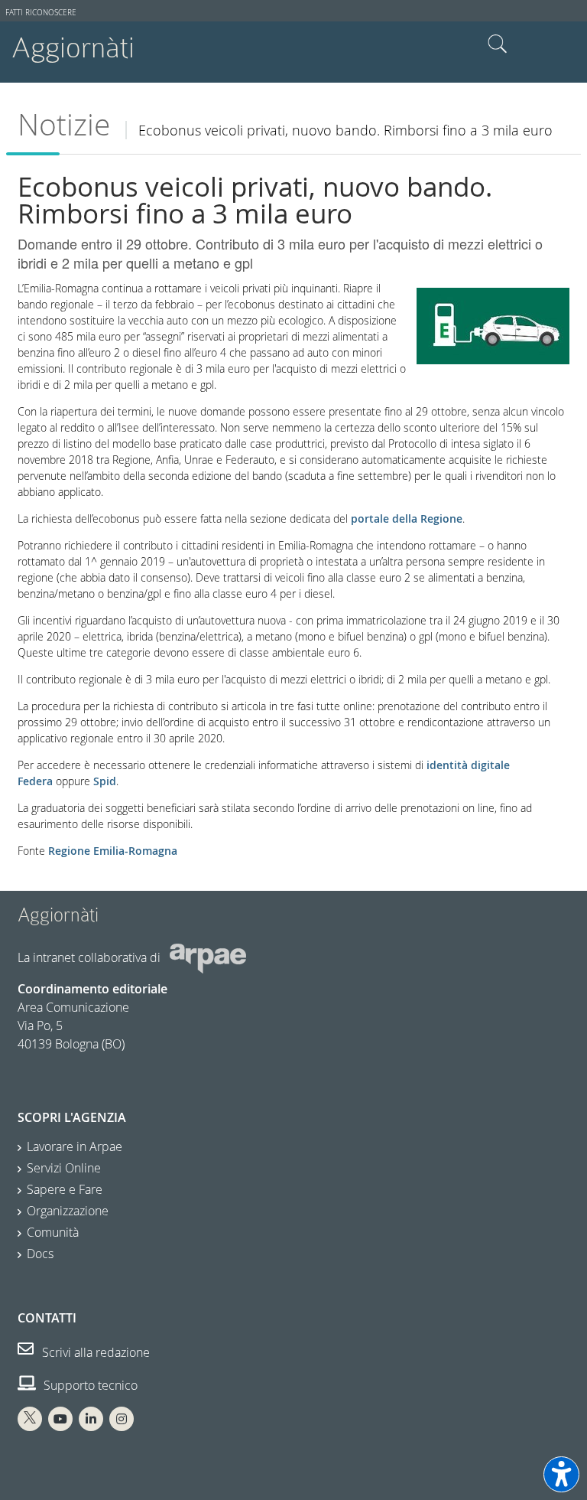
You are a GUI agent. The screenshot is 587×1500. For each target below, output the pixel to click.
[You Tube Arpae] (60, 1418)
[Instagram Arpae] (121, 1418)
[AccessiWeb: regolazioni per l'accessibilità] (561, 1474)
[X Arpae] (30, 1418)
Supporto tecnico (89, 1385)
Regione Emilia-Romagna (112, 850)
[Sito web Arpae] (208, 957)
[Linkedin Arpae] (91, 1418)
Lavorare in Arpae (74, 1146)
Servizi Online (64, 1167)
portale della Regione (406, 518)
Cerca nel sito (497, 44)
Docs (40, 1253)
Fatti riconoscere (40, 13)
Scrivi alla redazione (94, 1352)
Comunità (53, 1232)
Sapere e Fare (64, 1189)
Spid (104, 781)
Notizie (64, 124)
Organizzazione (68, 1210)
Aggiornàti (73, 47)
